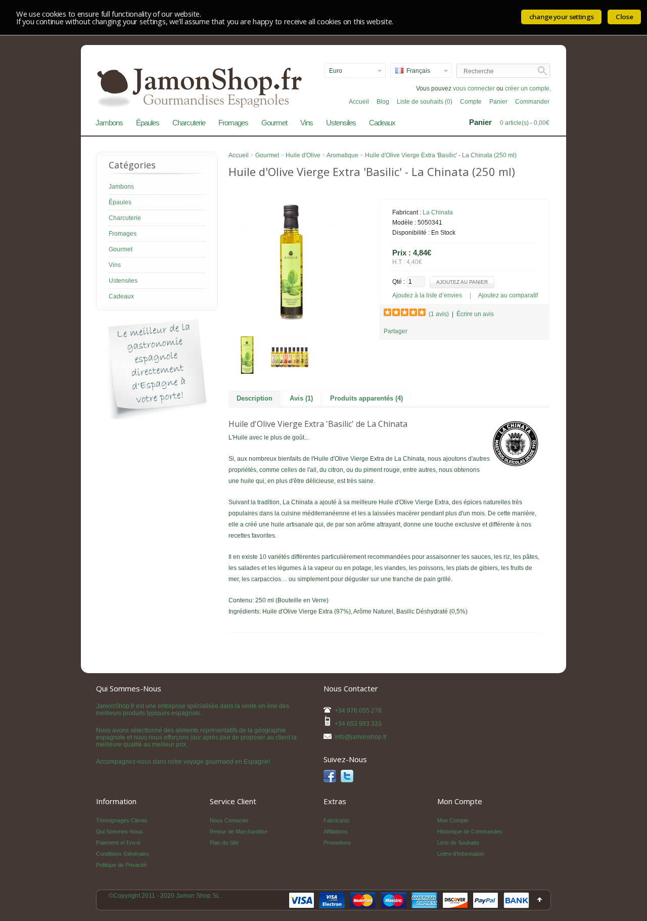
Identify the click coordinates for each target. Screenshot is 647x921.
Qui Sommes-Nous (119, 831)
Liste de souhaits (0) (424, 101)
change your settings (561, 16)
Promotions (337, 843)
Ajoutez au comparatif (508, 295)
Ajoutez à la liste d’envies (427, 295)
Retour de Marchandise (238, 831)
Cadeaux (382, 122)
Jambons (109, 122)
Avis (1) (301, 398)
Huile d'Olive (303, 155)
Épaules (147, 122)
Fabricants (337, 820)
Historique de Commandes (469, 831)
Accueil (359, 101)
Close (624, 16)
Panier (498, 101)
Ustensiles (341, 122)
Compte (471, 101)
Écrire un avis (475, 314)
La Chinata (438, 212)
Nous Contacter (229, 820)
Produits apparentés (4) (366, 398)
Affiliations (336, 831)
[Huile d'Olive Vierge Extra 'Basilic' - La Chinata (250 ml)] (291, 317)
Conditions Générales (122, 854)
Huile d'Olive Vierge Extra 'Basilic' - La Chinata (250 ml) (441, 155)
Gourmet (274, 122)
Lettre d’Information (460, 854)
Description (254, 398)
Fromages (233, 122)
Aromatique (342, 155)
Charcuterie (188, 122)
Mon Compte (453, 820)
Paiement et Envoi (118, 843)
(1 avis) (439, 314)
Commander (532, 101)
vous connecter (474, 88)
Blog (383, 101)
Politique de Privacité (121, 865)
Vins (306, 122)
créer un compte (527, 88)
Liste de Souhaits (458, 843)
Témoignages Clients (122, 820)
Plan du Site (224, 843)
